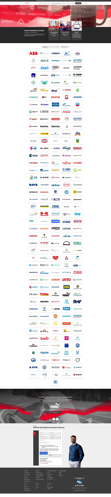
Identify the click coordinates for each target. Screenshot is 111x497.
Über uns (48, 3)
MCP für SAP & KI (38, 472)
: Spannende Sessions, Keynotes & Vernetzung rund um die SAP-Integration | (55, 0)
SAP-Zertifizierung (50, 477)
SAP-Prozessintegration (39, 474)
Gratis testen (78, 3)
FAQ (36, 488)
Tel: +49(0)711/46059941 (44, 463)
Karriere (37, 487)
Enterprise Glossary (27, 490)
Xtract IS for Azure (27, 481)
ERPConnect (26, 477)
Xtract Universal (26, 472)
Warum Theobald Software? (56, 3)
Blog (48, 485)
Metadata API (26, 486)
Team (37, 485)
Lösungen (44, 3)
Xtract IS (25, 483)
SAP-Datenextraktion (39, 475)
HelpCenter (61, 475)
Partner (48, 472)
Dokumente (49, 488)
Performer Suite (26, 488)
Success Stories (49, 474)
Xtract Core (26, 476)
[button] (40, 3)
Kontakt (72, 3)
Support (68, 3)
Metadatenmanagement (40, 479)
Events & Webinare (50, 487)
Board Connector (27, 479)
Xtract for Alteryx (27, 474)
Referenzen (49, 475)
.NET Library (37, 477)
